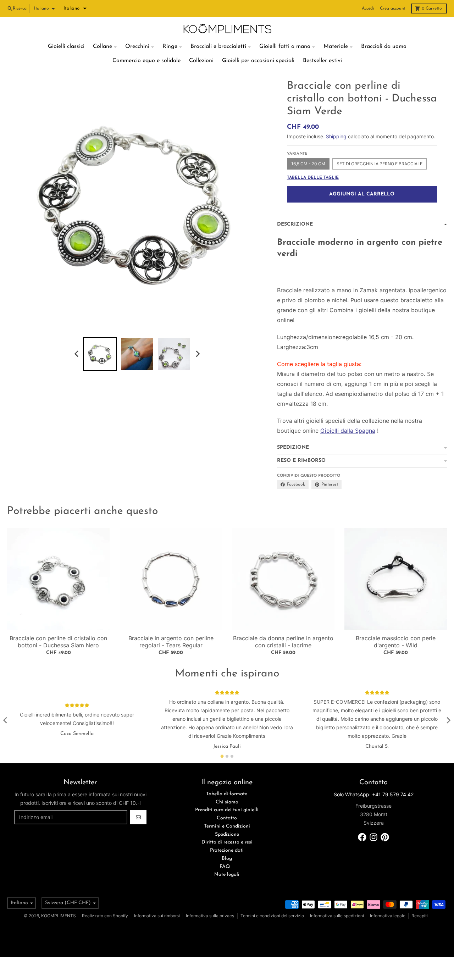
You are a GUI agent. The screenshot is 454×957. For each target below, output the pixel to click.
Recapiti (419, 915)
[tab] (222, 756)
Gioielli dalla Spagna (347, 430)
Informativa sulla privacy (210, 915)
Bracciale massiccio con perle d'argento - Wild (396, 642)
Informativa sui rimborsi (157, 915)
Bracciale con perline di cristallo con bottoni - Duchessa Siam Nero (58, 642)
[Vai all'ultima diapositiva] (77, 354)
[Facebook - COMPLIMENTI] (362, 837)
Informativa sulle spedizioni (337, 915)
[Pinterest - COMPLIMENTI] (385, 837)
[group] (100, 354)
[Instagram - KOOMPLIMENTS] (373, 837)
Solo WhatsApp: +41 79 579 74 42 (374, 794)
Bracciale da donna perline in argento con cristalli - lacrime (283, 642)
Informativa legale (387, 915)
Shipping (336, 136)
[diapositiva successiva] (197, 354)
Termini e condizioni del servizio (272, 915)
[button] (75, 8)
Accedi (368, 8)
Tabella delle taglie (313, 178)
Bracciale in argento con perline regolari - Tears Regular (171, 642)
